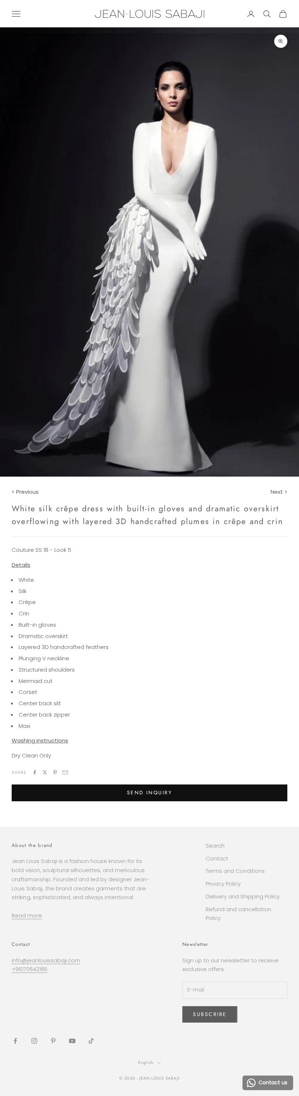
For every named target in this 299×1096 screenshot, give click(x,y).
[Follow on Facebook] (15, 1041)
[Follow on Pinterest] (53, 1041)
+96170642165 (29, 969)
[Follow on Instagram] (34, 1041)
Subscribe (210, 1014)
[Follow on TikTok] (91, 1041)
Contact (217, 858)
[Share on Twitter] (45, 772)
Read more (27, 915)
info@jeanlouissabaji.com (46, 960)
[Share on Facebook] (35, 772)
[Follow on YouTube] (72, 1041)
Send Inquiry (149, 792)
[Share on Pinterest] (55, 772)
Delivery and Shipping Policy (243, 896)
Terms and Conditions (235, 871)
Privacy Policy (223, 883)
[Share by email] (65, 772)
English (146, 1062)
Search (215, 845)
